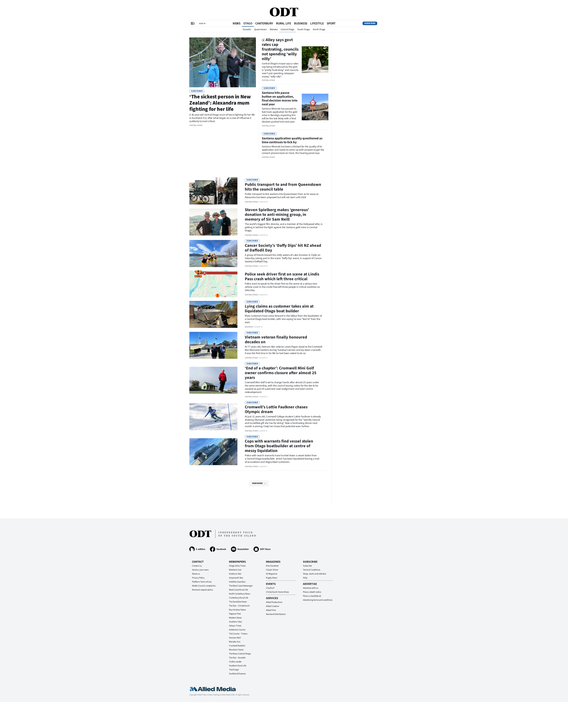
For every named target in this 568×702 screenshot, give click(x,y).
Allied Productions (274, 602)
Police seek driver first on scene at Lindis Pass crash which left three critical (282, 276)
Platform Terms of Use (202, 581)
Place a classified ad (312, 596)
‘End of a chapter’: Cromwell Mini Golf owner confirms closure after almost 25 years (280, 373)
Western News (235, 617)
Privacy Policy (198, 577)
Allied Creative (272, 606)
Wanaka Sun (234, 641)
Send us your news (200, 569)
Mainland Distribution (276, 614)
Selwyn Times (235, 625)
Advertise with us (310, 588)
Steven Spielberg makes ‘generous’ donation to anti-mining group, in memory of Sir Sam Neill (277, 214)
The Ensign (234, 669)
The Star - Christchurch (239, 605)
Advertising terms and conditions (317, 600)
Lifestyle (317, 23)
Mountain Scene (236, 649)
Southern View (235, 621)
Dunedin (247, 29)
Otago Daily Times (237, 565)
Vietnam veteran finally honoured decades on (276, 339)
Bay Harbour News (237, 609)
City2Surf (270, 588)
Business (300, 23)
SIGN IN (202, 23)
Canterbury (264, 23)
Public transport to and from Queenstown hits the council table (283, 187)
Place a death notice (312, 592)
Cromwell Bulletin (237, 645)
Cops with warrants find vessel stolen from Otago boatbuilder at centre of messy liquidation (279, 446)
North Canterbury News (239, 593)
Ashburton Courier (237, 629)
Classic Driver (272, 569)
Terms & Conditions (311, 569)
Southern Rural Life (237, 665)
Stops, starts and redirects (314, 573)
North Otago (319, 29)
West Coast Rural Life (238, 589)
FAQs (305, 577)
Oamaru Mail (235, 637)
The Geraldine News (238, 601)
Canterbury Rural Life (238, 597)
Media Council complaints (203, 585)
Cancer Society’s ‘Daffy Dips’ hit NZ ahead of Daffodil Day (283, 247)
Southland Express (237, 673)
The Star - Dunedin (237, 657)
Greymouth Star (236, 577)
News (236, 23)
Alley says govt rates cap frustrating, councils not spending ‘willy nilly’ (280, 49)
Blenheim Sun (235, 569)
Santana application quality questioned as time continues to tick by (292, 140)
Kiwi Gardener (272, 565)
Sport (331, 23)
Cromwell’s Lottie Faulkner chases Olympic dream (276, 409)
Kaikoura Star (235, 573)
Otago (247, 23)
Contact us (197, 565)
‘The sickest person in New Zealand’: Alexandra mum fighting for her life (220, 103)
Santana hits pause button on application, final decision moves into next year (279, 98)
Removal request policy (202, 589)
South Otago (303, 29)
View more (257, 483)
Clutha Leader (235, 661)
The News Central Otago (240, 653)
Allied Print (271, 610)
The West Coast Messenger (240, 585)
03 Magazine (271, 573)
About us (196, 573)
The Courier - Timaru (238, 633)
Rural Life (283, 23)
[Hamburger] (193, 23)
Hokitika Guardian (237, 581)
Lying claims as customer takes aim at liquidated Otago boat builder (279, 308)
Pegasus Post (235, 613)
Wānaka (274, 29)
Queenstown (260, 29)
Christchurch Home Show (277, 592)
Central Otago (287, 29)
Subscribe (369, 23)
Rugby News (271, 577)
